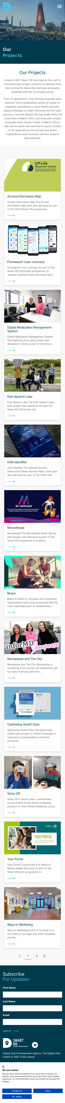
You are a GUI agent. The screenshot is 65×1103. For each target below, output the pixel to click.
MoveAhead (15, 528)
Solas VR (13, 793)
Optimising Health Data (23, 724)
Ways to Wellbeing (20, 924)
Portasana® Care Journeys (26, 262)
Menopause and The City (24, 659)
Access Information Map (24, 196)
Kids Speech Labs (19, 396)
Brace (11, 593)
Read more (11, 215)
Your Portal (15, 859)
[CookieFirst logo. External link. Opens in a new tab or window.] (3, 1067)
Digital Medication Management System (29, 329)
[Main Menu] (59, 6)
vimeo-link (35, 1045)
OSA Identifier (17, 462)
